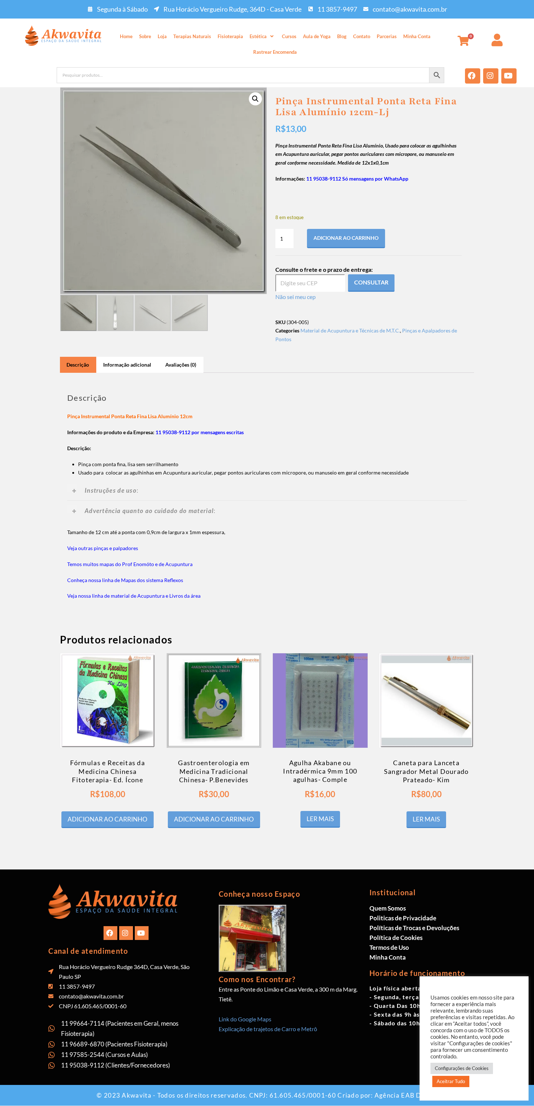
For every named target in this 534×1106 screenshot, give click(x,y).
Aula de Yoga (317, 36)
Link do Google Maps (245, 1019)
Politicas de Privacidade (402, 918)
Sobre (145, 36)
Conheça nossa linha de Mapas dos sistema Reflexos (125, 580)
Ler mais (320, 819)
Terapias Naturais (192, 36)
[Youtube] (509, 76)
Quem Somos (387, 908)
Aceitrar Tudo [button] (451, 1081)
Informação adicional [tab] (127, 365)
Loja (162, 36)
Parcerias (387, 36)
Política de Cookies (395, 937)
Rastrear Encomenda (275, 52)
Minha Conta (416, 36)
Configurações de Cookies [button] (462, 1068)
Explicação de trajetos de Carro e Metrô (268, 1028)
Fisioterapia (230, 36)
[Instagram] (490, 76)
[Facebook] (472, 76)
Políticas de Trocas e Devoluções (414, 928)
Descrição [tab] (77, 365)
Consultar (371, 282)
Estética (258, 36)
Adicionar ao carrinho (346, 238)
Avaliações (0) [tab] (180, 365)
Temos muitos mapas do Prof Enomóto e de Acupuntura (130, 564)
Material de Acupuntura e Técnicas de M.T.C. (350, 330)
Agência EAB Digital (406, 1095)
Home (126, 36)
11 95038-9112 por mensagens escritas (199, 432)
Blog (342, 36)
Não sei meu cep (295, 296)
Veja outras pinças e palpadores (102, 548)
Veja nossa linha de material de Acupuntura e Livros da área (134, 596)
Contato (361, 36)
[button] (262, 36)
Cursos (289, 36)
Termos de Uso (389, 947)
